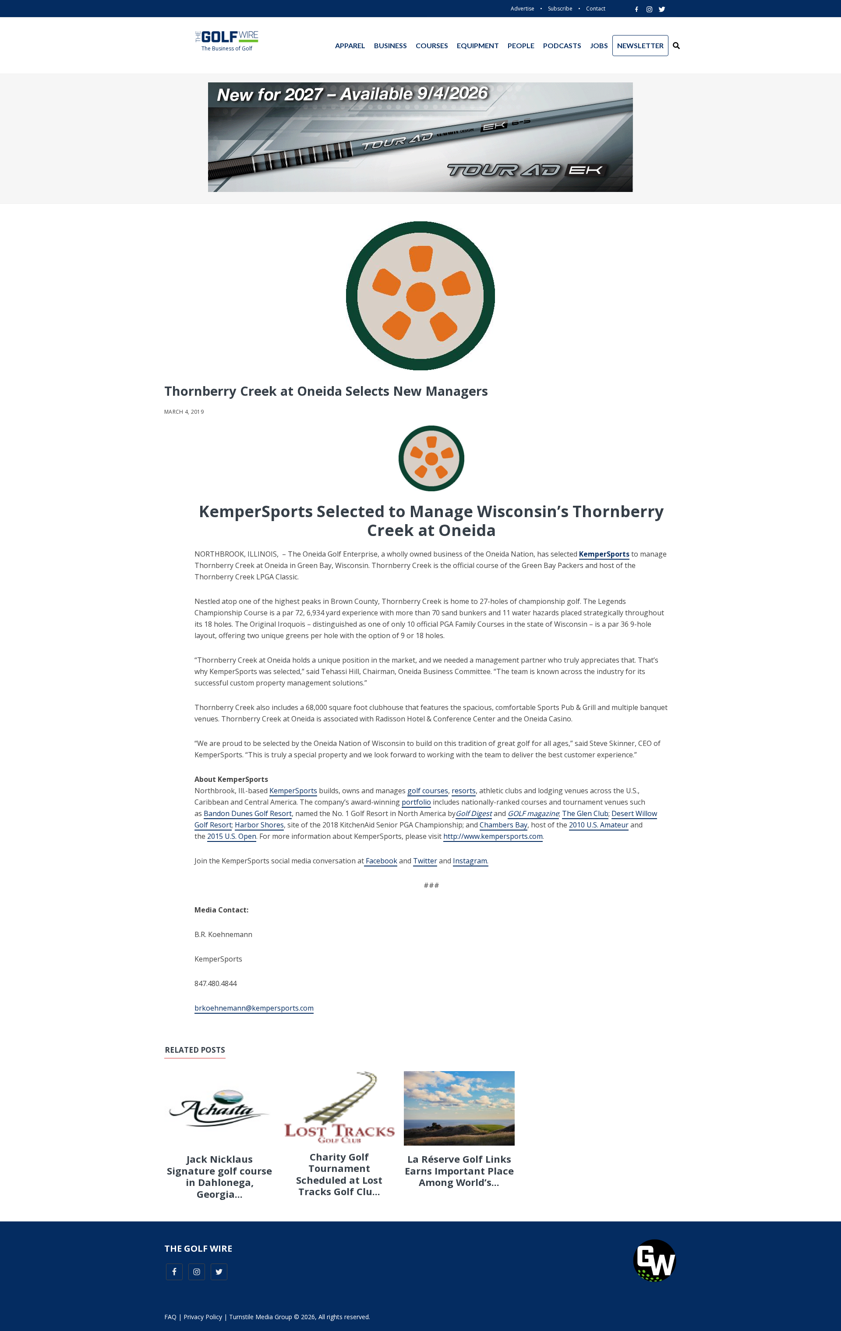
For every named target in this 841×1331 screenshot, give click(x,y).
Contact (595, 8)
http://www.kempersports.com (493, 836)
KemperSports (293, 790)
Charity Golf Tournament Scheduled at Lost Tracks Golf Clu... (339, 1174)
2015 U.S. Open (231, 836)
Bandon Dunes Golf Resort (248, 813)
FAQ (170, 1317)
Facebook (380, 861)
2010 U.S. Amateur (599, 825)
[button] (676, 45)
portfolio (416, 802)
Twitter (425, 861)
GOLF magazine (533, 813)
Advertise (522, 8)
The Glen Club (585, 813)
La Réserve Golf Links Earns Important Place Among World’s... (459, 1170)
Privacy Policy (203, 1317)
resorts (464, 790)
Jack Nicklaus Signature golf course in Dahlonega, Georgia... (219, 1176)
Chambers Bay (503, 825)
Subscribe (560, 8)
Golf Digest (474, 813)
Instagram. (470, 861)
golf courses (427, 790)
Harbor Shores (259, 825)
